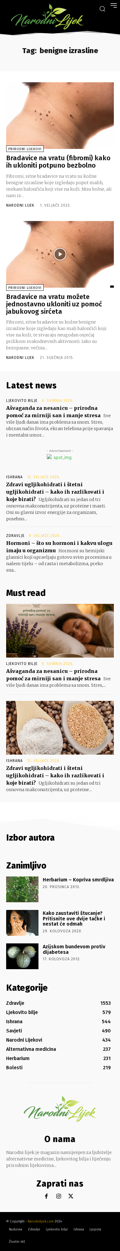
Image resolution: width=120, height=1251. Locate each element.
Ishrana (14, 477)
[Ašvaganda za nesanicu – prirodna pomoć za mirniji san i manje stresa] (60, 631)
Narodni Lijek (20, 205)
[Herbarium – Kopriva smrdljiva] (22, 889)
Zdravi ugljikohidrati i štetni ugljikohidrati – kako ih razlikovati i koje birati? (55, 491)
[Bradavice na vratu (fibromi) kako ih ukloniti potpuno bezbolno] (60, 115)
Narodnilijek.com (41, 1221)
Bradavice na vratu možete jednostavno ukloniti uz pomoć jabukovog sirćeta (54, 304)
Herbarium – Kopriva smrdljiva (78, 880)
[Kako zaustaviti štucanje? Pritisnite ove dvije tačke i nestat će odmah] (22, 923)
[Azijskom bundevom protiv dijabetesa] (22, 956)
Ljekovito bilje (22, 400)
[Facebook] (46, 1196)
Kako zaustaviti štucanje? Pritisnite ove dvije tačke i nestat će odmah (74, 918)
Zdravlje (15, 536)
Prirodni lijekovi (25, 149)
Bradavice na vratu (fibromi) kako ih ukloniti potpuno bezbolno (58, 161)
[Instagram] (59, 1196)
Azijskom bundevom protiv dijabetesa (74, 949)
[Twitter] (71, 1196)
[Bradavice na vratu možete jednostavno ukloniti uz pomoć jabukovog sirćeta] (60, 254)
